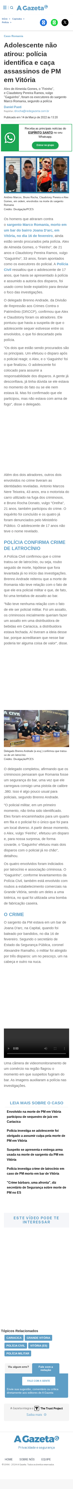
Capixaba (17, 19)
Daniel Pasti (12, 107)
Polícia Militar (17, 1353)
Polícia (5, 22)
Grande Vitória (38, 1337)
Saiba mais (34, 1414)
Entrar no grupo (45, 145)
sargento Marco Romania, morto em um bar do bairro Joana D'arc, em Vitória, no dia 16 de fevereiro (35, 230)
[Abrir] (5, 8)
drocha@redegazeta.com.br (32, 111)
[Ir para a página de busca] (11, 7)
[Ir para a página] (31, 7)
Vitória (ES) (38, 1345)
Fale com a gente (38, 1381)
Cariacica (14, 1337)
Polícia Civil (15, 1345)
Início (5, 19)
